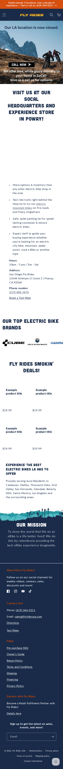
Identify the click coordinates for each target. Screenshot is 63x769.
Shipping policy (42, 756)
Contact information (33, 761)
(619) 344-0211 (25, 610)
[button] (4, 15)
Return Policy (15, 661)
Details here (14, 713)
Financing (12, 679)
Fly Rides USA (19, 751)
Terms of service (24, 756)
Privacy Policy (15, 686)
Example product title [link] (14, 392)
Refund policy (35, 751)
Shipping (12, 673)
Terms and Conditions (20, 667)
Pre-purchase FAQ (17, 648)
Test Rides (13, 630)
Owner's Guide (16, 654)
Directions (13, 623)
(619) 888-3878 (19, 292)
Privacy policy (52, 751)
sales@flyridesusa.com (28, 617)
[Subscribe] (52, 737)
